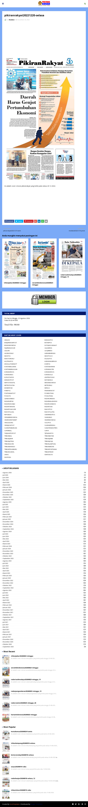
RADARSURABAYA (50, 404)
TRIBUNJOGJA (49, 441)
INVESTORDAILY (9, 359)
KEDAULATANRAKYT (10, 364)
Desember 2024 (44, 522)
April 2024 (44, 541)
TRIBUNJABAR (8, 439)
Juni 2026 (44, 477)
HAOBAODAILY (9, 353)
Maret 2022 (44, 602)
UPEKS (6, 455)
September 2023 (44, 558)
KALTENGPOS (8, 361)
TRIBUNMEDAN (49, 447)
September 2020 (44, 647)
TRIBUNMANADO (9, 447)
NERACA (47, 388)
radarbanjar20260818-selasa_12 (23, 778)
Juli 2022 (44, 593)
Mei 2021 (44, 627)
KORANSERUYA (9, 372)
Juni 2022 (44, 595)
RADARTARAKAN (9, 407)
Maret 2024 (44, 544)
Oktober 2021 (44, 615)
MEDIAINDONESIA (50, 383)
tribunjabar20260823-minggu (15, 283)
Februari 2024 (44, 546)
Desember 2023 (44, 551)
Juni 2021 (44, 625)
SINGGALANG (8, 423)
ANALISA (7, 340)
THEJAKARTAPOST (10, 433)
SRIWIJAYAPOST (9, 425)
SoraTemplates (15, 804)
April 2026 (44, 482)
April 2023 (44, 571)
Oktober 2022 (44, 585)
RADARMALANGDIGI (51, 401)
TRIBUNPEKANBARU (10, 449)
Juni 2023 (44, 566)
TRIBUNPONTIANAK (51, 449)
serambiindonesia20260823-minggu (24, 668)
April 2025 (44, 512)
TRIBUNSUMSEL (9, 452)
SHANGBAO (48, 417)
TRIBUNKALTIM (9, 444)
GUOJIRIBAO (48, 351)
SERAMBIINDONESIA (10, 417)
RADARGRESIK (9, 401)
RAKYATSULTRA (49, 412)
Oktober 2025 (44, 497)
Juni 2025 (44, 507)
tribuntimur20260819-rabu (21, 790)
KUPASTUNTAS (9, 377)
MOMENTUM (8, 388)
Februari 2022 (44, 605)
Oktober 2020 (44, 644)
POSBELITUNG (49, 393)
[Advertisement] (44, 38)
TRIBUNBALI (8, 436)
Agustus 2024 (44, 531)
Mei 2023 (44, 568)
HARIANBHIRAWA (50, 353)
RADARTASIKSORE (10, 409)
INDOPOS (7, 356)
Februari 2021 (44, 634)
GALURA (7, 351)
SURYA (47, 431)
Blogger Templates (36, 804)
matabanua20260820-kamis (21, 731)
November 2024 (44, 524)
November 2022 (44, 583)
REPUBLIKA (7, 415)
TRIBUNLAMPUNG (50, 444)
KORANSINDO (8, 375)
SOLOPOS (48, 423)
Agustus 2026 (44, 473)
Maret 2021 (44, 632)
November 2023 (44, 553)
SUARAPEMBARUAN (10, 428)
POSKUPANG (49, 396)
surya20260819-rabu (18, 767)
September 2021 (44, 617)
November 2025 (44, 495)
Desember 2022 (44, 580)
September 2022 (44, 588)
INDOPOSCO (49, 356)
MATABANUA (49, 380)
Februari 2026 (44, 487)
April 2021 (44, 629)
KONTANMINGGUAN (10, 369)
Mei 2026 (44, 480)
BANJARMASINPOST (10, 343)
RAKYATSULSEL (9, 412)
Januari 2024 (44, 549)
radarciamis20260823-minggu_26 (23, 703)
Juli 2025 (44, 504)
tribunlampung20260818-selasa (23, 743)
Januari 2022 (44, 607)
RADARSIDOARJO (9, 404)
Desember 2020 (44, 639)
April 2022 (44, 600)
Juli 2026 (44, 475)
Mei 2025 (44, 509)
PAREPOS (7, 391)
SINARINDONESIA (50, 420)
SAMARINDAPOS (50, 415)
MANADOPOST (9, 380)
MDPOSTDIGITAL (9, 383)
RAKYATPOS (48, 409)
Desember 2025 (44, 492)
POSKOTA (7, 396)
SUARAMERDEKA (50, 425)
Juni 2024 (44, 536)
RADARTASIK (49, 407)
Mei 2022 (44, 598)
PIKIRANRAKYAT (50, 391)
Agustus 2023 (44, 561)
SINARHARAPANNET (10, 420)
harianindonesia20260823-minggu (24, 715)
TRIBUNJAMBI (49, 439)
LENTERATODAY (50, 377)
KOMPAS (47, 364)
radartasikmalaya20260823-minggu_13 (26, 679)
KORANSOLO (49, 375)
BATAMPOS (48, 343)
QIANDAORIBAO (9, 399)
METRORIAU (48, 385)
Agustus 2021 (44, 620)
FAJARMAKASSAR (9, 348)
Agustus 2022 (44, 590)
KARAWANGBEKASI (51, 361)
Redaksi (11, 20)
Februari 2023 (44, 576)
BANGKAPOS (49, 340)
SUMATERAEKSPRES (51, 428)
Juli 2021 (44, 622)
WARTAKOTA (49, 455)
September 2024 (44, 529)
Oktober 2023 (44, 556)
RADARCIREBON (50, 399)
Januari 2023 (44, 578)
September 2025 (44, 500)
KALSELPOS (48, 359)
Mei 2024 (44, 539)
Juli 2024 (44, 534)
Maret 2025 (44, 514)
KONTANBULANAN (10, 367)
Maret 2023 (44, 573)
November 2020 (44, 642)
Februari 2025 (44, 517)
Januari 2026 (44, 490)
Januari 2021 (44, 637)
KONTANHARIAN (50, 367)
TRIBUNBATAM (49, 436)
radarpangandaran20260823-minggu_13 (26, 691)
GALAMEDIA (48, 348)
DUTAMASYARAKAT (51, 345)
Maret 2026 (44, 485)
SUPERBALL (8, 431)
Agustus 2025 (44, 502)
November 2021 (44, 612)
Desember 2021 (44, 610)
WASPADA (7, 457)
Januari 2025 (44, 519)
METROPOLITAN (9, 385)
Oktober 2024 (44, 526)
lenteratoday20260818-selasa (22, 755)
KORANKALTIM (49, 369)
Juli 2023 (44, 563)
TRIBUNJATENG (9, 441)
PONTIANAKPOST (9, 393)
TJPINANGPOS (49, 433)
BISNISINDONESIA (10, 345)
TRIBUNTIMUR (49, 452)
